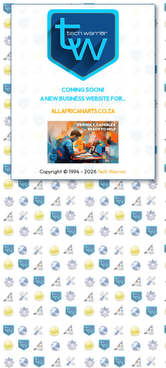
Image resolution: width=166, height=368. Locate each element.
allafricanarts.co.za (83, 111)
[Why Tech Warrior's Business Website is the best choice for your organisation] (83, 162)
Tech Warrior (112, 172)
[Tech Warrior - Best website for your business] (83, 79)
